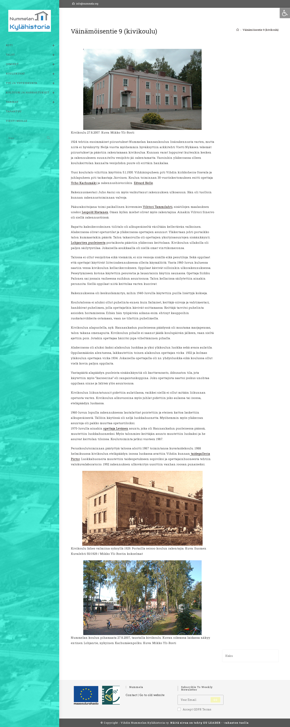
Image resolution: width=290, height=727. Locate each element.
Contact (131, 695)
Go (215, 699)
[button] (285, 13)
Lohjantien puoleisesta (88, 243)
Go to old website (152, 695)
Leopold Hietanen (95, 212)
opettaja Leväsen (115, 428)
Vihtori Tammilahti (157, 207)
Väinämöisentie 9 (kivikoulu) (261, 30)
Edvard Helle (143, 183)
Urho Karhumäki (84, 183)
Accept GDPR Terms (197, 709)
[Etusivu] (237, 30)
